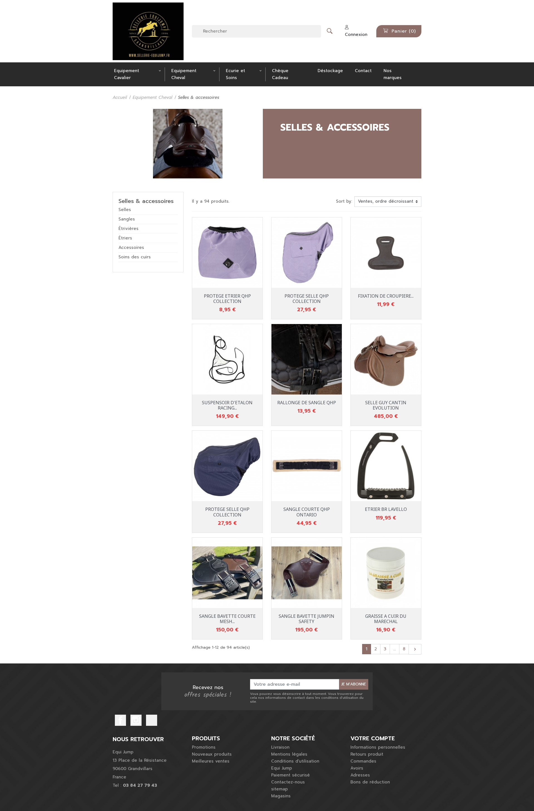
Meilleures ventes (210, 761)
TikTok (151, 720)
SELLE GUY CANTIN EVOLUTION (385, 405)
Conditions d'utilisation (295, 761)
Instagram (136, 720)
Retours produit (366, 754)
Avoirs (356, 768)
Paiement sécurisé (290, 775)
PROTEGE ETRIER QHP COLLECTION (227, 298)
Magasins (281, 796)
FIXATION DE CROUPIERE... (386, 296)
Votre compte (372, 738)
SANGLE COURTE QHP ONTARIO (306, 512)
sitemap (279, 789)
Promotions (204, 747)
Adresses (360, 775)
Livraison (280, 747)
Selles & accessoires (146, 201)
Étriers (125, 238)
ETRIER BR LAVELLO (386, 509)
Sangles (126, 219)
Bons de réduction (370, 782)
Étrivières (128, 229)
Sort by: (344, 201)
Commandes (363, 761)
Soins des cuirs (134, 257)
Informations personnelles (377, 747)
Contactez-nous (288, 782)
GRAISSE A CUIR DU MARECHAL (385, 618)
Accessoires (131, 247)
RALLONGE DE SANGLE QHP (306, 403)
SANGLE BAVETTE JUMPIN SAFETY (306, 618)
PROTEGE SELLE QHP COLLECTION (307, 298)
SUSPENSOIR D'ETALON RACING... (227, 405)
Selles (124, 210)
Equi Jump (281, 768)
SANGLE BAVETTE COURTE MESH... (227, 618)
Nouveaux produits (212, 754)
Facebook (120, 720)
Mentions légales (289, 754)
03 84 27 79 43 (140, 785)
